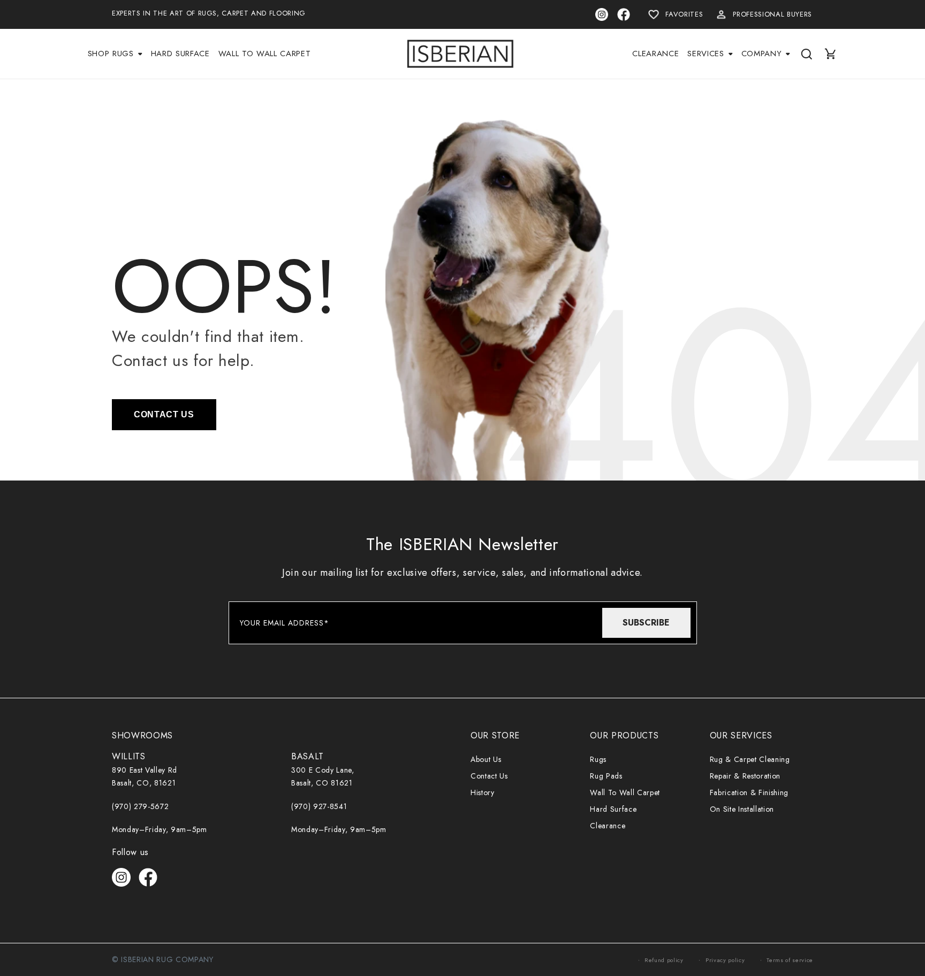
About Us (486, 759)
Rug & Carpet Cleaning (750, 759)
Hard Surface (613, 809)
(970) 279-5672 (140, 806)
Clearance (607, 825)
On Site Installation (742, 809)
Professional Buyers (772, 14)
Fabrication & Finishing (749, 792)
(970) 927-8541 (319, 806)
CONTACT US (164, 414)
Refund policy (664, 960)
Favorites (684, 14)
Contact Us (489, 776)
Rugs (598, 759)
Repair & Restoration (745, 776)
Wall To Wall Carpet (625, 792)
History (483, 792)
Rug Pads (606, 776)
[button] (115, 53)
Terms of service (790, 960)
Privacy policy (725, 960)
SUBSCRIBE (646, 622)
